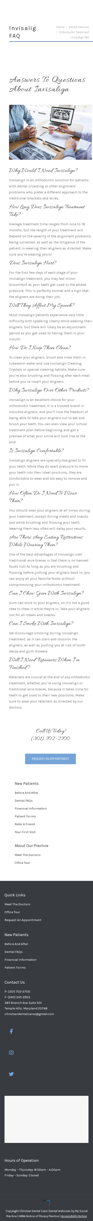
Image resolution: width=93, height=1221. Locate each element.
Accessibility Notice (74, 1216)
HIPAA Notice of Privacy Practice (39, 1216)
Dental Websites (60, 1211)
